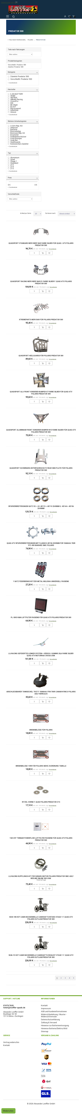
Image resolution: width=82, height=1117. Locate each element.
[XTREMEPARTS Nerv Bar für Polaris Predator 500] (41, 308)
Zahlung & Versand (49, 1022)
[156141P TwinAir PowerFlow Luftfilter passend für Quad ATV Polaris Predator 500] (41, 826)
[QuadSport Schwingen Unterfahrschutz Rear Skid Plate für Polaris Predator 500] (41, 457)
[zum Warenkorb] (43, 253)
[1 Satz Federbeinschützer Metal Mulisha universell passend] (41, 570)
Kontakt (44, 1005)
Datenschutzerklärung (50, 1020)
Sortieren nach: (50, 213)
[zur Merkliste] (49, 253)
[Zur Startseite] (23, 14)
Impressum (46, 1008)
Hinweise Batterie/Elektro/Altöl (54, 1028)
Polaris (30, 40)
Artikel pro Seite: (25, 213)
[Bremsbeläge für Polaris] (41, 718)
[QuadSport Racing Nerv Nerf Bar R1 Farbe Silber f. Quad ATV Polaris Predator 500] (41, 270)
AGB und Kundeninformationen (54, 1011)
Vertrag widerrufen (11, 1042)
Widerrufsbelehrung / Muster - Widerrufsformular (54, 1015)
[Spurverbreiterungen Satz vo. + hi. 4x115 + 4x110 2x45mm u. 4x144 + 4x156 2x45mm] (41, 495)
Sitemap (44, 1031)
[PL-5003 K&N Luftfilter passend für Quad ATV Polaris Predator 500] (41, 606)
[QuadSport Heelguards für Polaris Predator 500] (41, 344)
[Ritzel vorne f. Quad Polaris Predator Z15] (41, 790)
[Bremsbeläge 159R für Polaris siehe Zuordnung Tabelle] (41, 754)
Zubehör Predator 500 (15, 67)
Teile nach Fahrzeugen (17, 40)
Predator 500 (40, 40)
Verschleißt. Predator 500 (17, 65)
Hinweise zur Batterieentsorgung (55, 1025)
